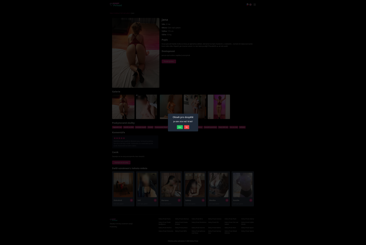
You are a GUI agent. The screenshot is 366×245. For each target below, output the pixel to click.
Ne (187, 127)
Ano (179, 127)
